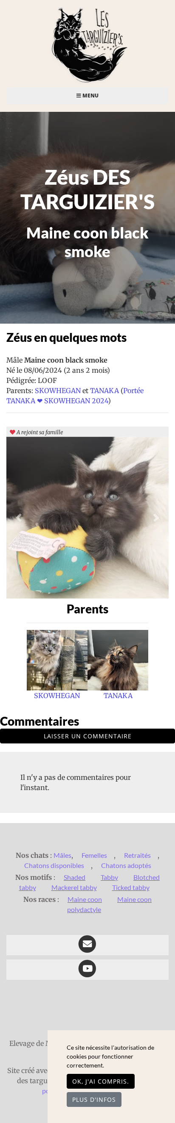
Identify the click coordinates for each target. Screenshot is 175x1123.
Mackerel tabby (74, 887)
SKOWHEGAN (58, 390)
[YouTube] (87, 969)
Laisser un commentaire (88, 736)
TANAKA (105, 390)
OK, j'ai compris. (100, 1081)
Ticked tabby (131, 887)
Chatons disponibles (54, 865)
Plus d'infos (94, 1099)
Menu (90, 95)
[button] (18, 518)
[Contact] (87, 945)
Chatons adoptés (126, 865)
